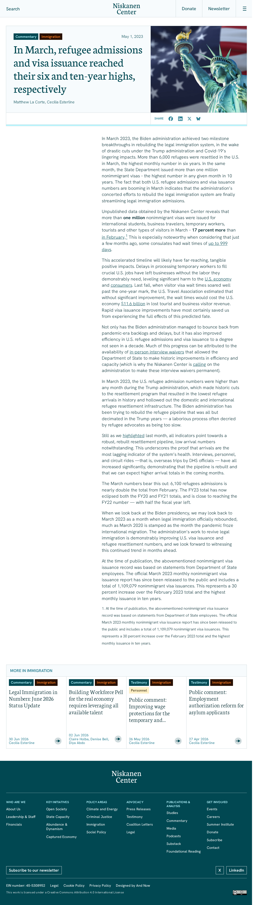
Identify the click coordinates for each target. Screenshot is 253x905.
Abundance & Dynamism (57, 826)
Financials (14, 824)
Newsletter (219, 8)
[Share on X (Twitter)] (189, 118)
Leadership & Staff (20, 816)
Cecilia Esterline (61, 102)
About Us (13, 809)
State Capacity (57, 816)
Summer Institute (220, 824)
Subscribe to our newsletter (34, 870)
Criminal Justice (99, 816)
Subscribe (214, 840)
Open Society (56, 809)
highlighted (134, 435)
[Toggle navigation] (244, 8)
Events (212, 809)
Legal (130, 832)
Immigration (95, 824)
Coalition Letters (139, 824)
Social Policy (96, 832)
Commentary (177, 820)
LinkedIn (236, 870)
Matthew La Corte (29, 102)
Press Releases (138, 809)
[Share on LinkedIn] (180, 118)
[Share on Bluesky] (198, 118)
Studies (172, 813)
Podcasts (174, 836)
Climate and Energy (102, 809)
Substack (174, 843)
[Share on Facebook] (171, 118)
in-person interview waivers (157, 352)
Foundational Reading (184, 851)
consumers (121, 285)
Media (171, 828)
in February (113, 237)
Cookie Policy (73, 885)
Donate (189, 8)
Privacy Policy (100, 885)
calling (199, 364)
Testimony (134, 816)
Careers (213, 816)
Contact (213, 847)
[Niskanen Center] (126, 8)
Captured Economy (61, 837)
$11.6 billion (133, 303)
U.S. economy (218, 279)
